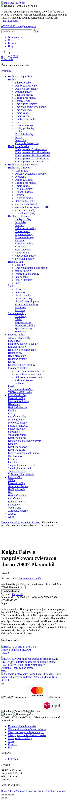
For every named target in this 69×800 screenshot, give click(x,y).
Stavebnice (20, 140)
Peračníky (20, 292)
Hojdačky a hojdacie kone (22, 349)
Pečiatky (12, 459)
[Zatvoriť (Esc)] (12, 794)
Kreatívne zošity (16, 449)
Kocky (18, 131)
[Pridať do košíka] (2, 656)
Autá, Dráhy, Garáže (19, 337)
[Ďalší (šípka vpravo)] (6, 797)
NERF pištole (22, 252)
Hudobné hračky (17, 495)
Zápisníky (20, 310)
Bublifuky (20, 264)
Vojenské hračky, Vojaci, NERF (32, 207)
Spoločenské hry (23, 328)
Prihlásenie (7, 59)
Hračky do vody (23, 109)
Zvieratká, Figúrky (24, 258)
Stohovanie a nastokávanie (29, 377)
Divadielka (20, 176)
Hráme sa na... (22, 112)
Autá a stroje (21, 170)
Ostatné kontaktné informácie (52, 791)
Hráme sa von (22, 116)
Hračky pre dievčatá (18, 216)
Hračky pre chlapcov (19, 167)
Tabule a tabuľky (17, 471)
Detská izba (21, 289)
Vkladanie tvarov (24, 380)
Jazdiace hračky (23, 270)
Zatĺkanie (20, 383)
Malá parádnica (23, 249)
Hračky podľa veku (18, 146)
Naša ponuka (15, 37)
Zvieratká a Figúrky (25, 213)
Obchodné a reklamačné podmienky (27, 729)
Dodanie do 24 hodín (29, 578)
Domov (5, 522)
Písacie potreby (23, 295)
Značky (12, 513)
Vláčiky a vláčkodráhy (27, 204)
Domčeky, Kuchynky (26, 85)
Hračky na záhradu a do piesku (31, 267)
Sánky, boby (21, 276)
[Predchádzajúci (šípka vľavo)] (2, 797)
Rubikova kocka (16, 501)
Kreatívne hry (15, 498)
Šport (17, 283)
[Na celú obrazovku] (6, 794)
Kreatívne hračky (24, 198)
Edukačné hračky (24, 94)
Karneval (19, 194)
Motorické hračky (24, 134)
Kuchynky (20, 246)
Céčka (11, 480)
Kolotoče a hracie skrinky (21, 364)
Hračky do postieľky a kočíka (30, 106)
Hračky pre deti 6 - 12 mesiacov (32, 158)
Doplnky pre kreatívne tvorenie (24, 440)
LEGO (18, 319)
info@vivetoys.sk (26, 26)
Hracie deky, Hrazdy (26, 103)
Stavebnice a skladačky (20, 389)
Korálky (12, 443)
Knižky (12, 410)
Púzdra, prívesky (23, 298)
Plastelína (13, 462)
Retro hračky (15, 477)
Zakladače (20, 307)
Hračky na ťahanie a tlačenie (30, 371)
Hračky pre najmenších (20, 76)
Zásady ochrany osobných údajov (26, 732)
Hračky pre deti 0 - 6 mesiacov (31, 149)
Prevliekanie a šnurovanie (28, 374)
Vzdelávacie (14, 507)
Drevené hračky (23, 91)
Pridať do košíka (11, 591)
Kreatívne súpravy (17, 446)
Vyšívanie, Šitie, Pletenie (21, 474)
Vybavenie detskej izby (27, 143)
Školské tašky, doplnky (27, 301)
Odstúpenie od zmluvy (20, 738)
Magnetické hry (23, 322)
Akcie (11, 516)
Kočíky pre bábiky (24, 128)
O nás (11, 40)
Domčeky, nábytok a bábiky (23, 343)
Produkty (6, 70)
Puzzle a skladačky (25, 325)
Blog (10, 46)
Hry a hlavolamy (23, 188)
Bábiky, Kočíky (23, 82)
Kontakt (12, 43)
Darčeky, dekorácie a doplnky (30, 173)
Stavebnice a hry (17, 313)
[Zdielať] (9, 794)
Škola (11, 286)
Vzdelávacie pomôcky (26, 304)
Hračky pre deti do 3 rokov (29, 161)
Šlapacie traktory (23, 279)
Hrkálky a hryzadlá (25, 119)
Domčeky (20, 225)
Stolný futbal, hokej (25, 201)
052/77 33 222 (9, 26)
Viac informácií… (10, 20)
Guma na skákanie (18, 486)
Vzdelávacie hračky (25, 210)
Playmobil (17, 594)
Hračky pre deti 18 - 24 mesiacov (32, 155)
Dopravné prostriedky (26, 88)
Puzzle (18, 137)
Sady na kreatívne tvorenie (22, 465)
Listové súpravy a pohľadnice (24, 453)
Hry (17, 122)
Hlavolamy (20, 316)
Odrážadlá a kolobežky (27, 273)
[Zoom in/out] (2, 794)
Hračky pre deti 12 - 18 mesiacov (32, 152)
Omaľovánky (15, 456)
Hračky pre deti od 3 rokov (22, 164)
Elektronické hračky (25, 97)
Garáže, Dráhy (22, 100)
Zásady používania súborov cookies (27, 735)
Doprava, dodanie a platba (22, 726)
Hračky (12, 79)
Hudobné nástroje (24, 125)
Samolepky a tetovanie (20, 468)
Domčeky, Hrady (24, 179)
